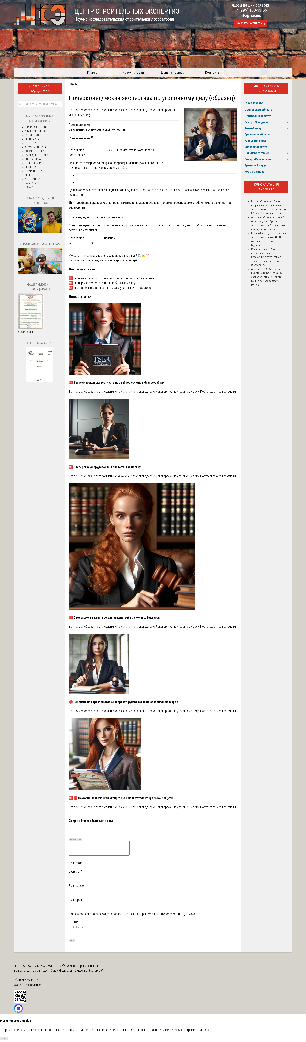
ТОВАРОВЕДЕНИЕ (34, 171)
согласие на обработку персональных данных (109, 914)
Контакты (212, 72)
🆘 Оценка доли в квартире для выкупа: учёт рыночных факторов (110, 288)
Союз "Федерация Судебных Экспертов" (77, 970)
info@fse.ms (250, 15)
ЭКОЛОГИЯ (31, 167)
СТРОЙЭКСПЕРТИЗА (35, 127)
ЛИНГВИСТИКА (33, 159)
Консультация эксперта (266, 187)
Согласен (4, 1038)
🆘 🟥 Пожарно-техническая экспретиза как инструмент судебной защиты (121, 798)
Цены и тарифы (173, 72)
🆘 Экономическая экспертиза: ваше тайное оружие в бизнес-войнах (113, 278)
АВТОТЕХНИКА (32, 179)
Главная (93, 72)
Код (80, 839)
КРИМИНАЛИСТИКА (35, 147)
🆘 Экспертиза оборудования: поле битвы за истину (102, 283)
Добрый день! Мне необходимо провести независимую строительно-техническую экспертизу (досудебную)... (266, 257)
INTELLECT (30, 175)
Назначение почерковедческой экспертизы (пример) (103, 260)
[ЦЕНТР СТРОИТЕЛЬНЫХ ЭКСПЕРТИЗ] (40, 24)
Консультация (133, 72)
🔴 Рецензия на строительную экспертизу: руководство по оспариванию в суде (123, 702)
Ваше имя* (75, 871)
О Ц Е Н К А (30, 143)
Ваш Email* (75, 863)
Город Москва (253, 103)
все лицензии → (27, 331)
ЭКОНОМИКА (32, 139)
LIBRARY (73, 84)
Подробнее (204, 1030)
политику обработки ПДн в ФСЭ (174, 914)
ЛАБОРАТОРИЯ (32, 182)
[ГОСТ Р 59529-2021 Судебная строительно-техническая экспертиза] (39, 381)
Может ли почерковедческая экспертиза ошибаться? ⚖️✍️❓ (109, 255)
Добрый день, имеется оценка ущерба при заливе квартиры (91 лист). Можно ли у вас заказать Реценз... (266, 277)
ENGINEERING (32, 135)
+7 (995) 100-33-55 (250, 10)
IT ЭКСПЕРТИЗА (33, 163)
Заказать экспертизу (250, 23)
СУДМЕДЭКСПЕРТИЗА (36, 155)
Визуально (73, 839)
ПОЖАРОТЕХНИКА (34, 151)
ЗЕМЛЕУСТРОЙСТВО (35, 131)
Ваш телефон (77, 885)
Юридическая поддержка (40, 88)
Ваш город (75, 900)
